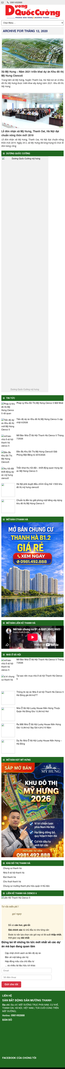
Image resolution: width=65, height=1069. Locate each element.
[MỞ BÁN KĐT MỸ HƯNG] (32, 856)
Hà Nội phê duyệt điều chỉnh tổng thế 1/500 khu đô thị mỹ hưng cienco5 (39, 485)
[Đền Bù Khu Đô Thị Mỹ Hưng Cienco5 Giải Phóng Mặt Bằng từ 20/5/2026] (8, 457)
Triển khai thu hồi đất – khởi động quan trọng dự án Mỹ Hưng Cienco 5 (39, 469)
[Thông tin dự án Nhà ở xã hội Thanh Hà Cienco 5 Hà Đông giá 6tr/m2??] (8, 698)
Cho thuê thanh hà (12, 881)
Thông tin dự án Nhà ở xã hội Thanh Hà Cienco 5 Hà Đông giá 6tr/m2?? (40, 693)
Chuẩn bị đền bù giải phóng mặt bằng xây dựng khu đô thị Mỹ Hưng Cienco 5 (39, 502)
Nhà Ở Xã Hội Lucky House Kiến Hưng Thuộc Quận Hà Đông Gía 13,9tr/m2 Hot (38, 710)
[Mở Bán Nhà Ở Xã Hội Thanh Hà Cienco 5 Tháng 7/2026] (8, 441)
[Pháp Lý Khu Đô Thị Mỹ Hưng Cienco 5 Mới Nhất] (8, 409)
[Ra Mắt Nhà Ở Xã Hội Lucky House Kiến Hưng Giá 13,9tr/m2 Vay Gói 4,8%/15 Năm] (8, 730)
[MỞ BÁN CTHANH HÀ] (32, 616)
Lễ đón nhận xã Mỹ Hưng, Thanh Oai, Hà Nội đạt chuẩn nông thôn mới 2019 (30, 133)
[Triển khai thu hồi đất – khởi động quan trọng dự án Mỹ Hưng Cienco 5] (8, 474)
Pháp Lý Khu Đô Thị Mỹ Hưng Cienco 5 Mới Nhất (39, 402)
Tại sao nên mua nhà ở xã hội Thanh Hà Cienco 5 (39, 677)
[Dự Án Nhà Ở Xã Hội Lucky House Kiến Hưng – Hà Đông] (8, 746)
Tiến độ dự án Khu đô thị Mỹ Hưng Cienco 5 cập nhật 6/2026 (39, 421)
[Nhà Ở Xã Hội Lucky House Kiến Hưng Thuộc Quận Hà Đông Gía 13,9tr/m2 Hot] (8, 714)
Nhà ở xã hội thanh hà (13, 872)
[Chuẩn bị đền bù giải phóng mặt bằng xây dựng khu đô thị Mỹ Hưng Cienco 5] (8, 506)
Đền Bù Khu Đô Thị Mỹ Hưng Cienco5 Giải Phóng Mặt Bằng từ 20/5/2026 (36, 453)
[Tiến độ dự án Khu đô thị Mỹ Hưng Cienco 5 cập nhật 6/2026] (8, 425)
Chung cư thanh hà (12, 868)
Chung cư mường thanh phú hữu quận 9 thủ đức (26, 885)
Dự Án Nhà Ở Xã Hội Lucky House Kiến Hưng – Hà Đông (39, 742)
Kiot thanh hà (9, 877)
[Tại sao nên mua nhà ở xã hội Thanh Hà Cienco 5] (8, 682)
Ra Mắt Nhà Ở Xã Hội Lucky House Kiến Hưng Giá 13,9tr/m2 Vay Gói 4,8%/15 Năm (38, 726)
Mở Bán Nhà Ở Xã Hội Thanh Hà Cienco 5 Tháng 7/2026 (40, 437)
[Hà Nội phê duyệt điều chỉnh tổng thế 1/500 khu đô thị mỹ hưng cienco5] (8, 490)
